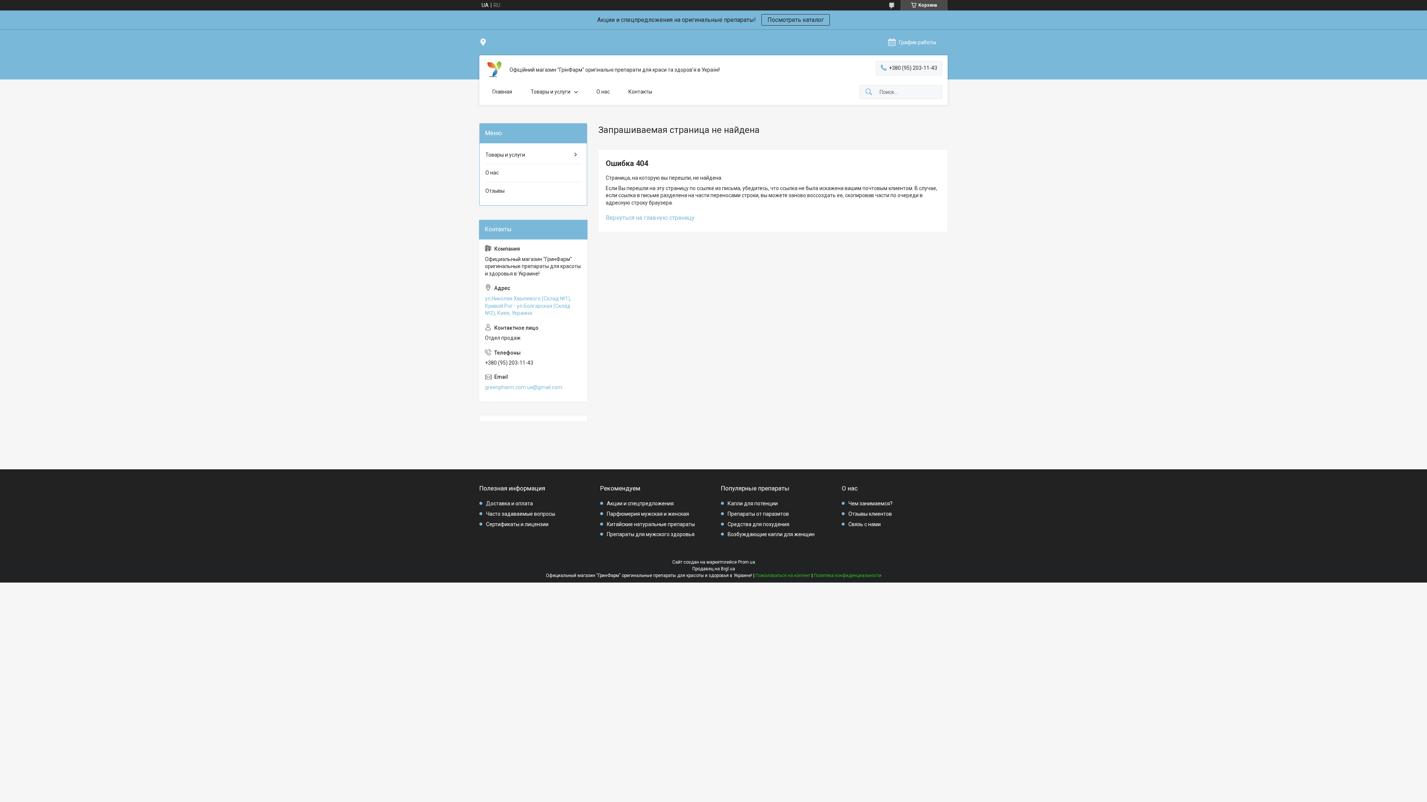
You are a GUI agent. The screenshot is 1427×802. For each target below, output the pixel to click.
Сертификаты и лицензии (517, 524)
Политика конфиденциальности (847, 575)
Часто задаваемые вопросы (520, 514)
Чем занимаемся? (870, 503)
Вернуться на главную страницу (650, 217)
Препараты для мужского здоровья (651, 534)
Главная (502, 92)
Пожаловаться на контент (782, 575)
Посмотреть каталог (795, 19)
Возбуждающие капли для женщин (771, 534)
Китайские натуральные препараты (651, 524)
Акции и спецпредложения (640, 503)
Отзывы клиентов (870, 514)
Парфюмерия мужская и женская (648, 514)
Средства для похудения (758, 524)
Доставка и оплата (509, 503)
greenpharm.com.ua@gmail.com (523, 387)
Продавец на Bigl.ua (713, 568)
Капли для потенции (753, 503)
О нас (603, 92)
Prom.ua (746, 562)
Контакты (640, 92)
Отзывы (495, 191)
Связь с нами (864, 524)
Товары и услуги (550, 92)
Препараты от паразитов (758, 514)
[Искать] (869, 92)
